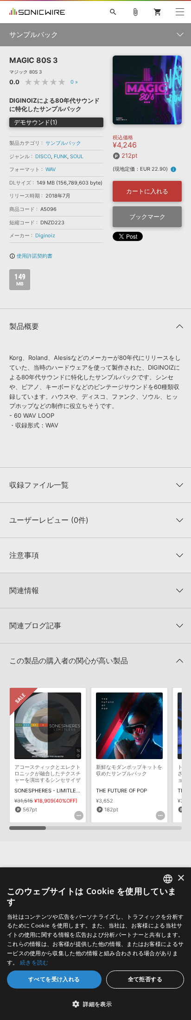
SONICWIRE (37, 12)
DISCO (43, 156)
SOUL (76, 156)
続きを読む (34, 962)
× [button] (180, 878)
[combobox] (167, 879)
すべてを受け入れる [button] (54, 979)
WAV (50, 169)
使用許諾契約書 (30, 256)
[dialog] (95, 943)
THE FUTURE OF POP (121, 790)
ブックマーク (147, 216)
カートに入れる (147, 191)
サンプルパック (63, 143)
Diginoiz (45, 235)
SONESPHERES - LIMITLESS (48, 790)
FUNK (60, 156)
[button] (95, 1003)
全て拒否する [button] (145, 979)
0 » (74, 82)
